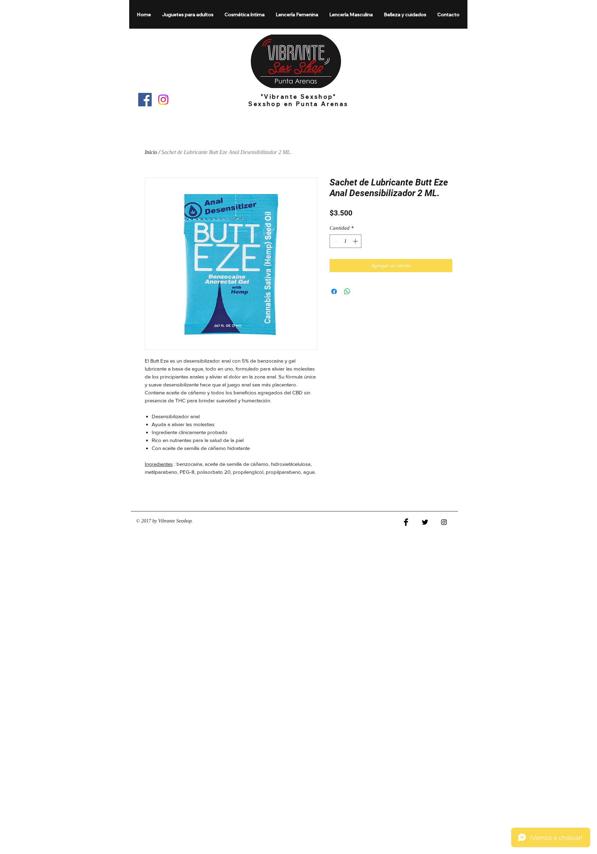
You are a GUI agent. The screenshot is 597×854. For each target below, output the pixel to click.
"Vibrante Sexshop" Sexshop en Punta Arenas (298, 100)
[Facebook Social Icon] (145, 99)
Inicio (151, 152)
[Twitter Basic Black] (425, 522)
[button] (188, 14)
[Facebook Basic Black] (406, 522)
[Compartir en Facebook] (334, 291)
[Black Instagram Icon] (444, 522)
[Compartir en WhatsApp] (347, 291)
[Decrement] (335, 241)
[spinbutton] (345, 241)
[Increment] (356, 241)
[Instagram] (163, 99)
